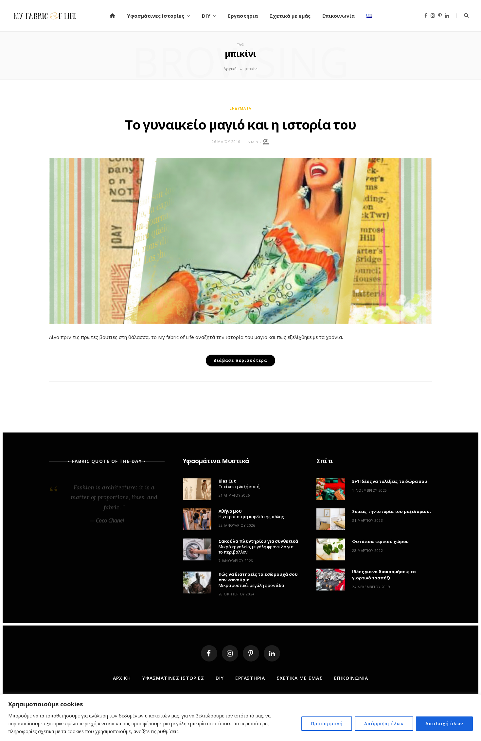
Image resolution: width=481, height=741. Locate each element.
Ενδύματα (240, 108)
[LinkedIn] (272, 653)
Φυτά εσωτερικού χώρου (380, 541)
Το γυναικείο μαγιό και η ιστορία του (240, 124)
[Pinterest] (251, 653)
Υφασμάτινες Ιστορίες (155, 15)
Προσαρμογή (327, 723)
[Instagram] (230, 653)
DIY (206, 15)
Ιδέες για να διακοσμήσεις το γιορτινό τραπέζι (384, 575)
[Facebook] (209, 653)
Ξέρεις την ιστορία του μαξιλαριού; (391, 511)
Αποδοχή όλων (444, 723)
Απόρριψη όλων (384, 723)
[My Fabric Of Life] (45, 15)
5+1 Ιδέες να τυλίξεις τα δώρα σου (389, 481)
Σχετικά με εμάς (290, 15)
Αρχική (230, 69)
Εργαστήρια (243, 15)
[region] (240, 717)
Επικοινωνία (338, 15)
